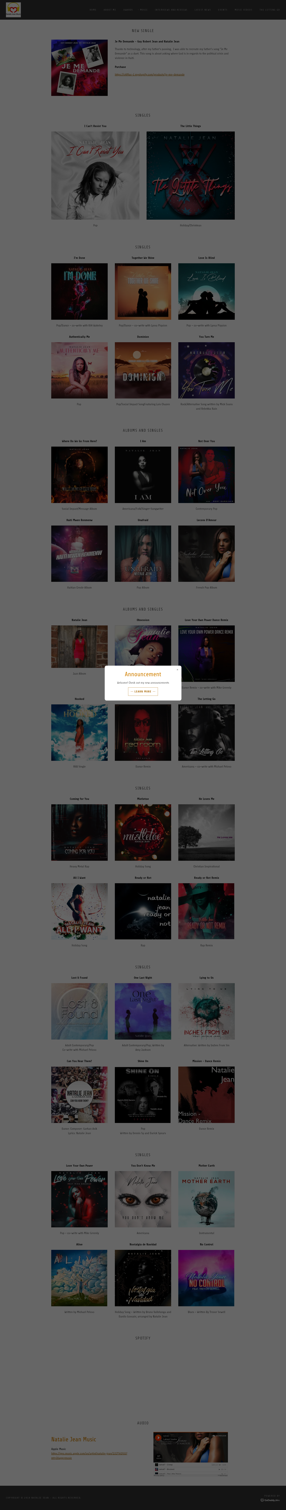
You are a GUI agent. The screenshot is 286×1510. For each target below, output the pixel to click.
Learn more (143, 691)
